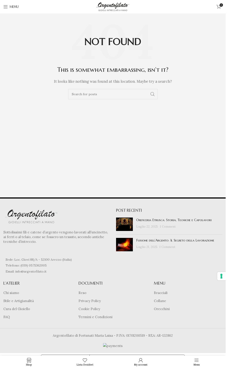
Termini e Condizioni (95, 317)
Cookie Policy (89, 309)
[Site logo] (112, 6)
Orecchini (162, 309)
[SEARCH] (152, 94)
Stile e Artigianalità (18, 301)
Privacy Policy (89, 301)
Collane (160, 301)
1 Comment (168, 226)
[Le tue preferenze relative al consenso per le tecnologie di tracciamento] (221, 276)
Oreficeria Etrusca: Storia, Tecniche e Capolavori (174, 220)
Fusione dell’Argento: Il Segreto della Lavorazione (175, 240)
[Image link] (31, 216)
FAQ (6, 317)
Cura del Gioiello (16, 309)
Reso (82, 293)
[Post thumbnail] (124, 224)
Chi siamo (11, 293)
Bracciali (161, 293)
